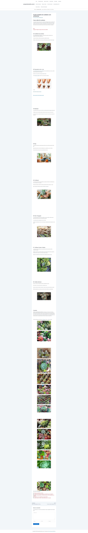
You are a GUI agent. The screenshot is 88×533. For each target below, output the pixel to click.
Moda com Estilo (46, 1)
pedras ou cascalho (37, 75)
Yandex (44, 319)
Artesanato (59, 1)
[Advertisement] (44, 60)
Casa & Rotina (51, 1)
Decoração (55, 1)
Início (36, 1)
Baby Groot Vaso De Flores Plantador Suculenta (38, 95)
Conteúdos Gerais (40, 1)
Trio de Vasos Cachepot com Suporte (37, 91)
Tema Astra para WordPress (51, 531)
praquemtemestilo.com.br (29, 4)
